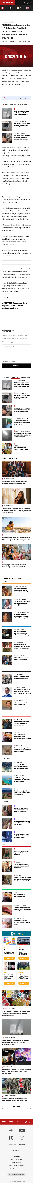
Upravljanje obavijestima (17, 1174)
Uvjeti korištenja (16, 1162)
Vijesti (6, 7)
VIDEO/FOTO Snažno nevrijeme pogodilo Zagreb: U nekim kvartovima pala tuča (14, 305)
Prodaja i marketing (17, 1159)
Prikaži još (16, 1107)
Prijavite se (16, 366)
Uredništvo (16, 1156)
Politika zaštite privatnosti (16, 1165)
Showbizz (22, 7)
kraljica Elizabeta (7, 153)
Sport (13, 7)
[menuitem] (27, 2)
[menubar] (27, 2)
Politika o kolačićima (16, 1169)
